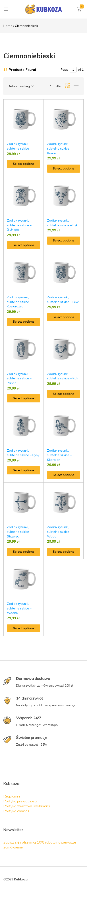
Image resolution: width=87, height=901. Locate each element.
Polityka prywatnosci (20, 801)
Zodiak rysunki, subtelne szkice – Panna (19, 378)
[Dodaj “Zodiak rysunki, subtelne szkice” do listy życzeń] (40, 106)
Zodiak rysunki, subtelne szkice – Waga (59, 531)
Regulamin (11, 796)
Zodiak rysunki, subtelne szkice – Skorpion (59, 455)
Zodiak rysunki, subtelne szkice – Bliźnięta (19, 225)
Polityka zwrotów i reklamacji (26, 806)
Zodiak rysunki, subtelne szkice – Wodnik (19, 608)
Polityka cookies (16, 811)
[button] (40, 114)
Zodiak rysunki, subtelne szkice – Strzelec (19, 531)
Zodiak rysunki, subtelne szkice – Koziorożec (19, 301)
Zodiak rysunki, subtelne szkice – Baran (59, 148)
